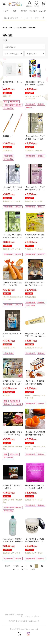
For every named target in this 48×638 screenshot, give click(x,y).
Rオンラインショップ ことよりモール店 (35, 97)
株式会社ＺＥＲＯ (9, 347)
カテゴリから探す (11, 18)
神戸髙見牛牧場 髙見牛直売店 (12, 447)
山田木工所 (7, 96)
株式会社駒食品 (30, 297)
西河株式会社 (7, 150)
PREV (17, 566)
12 (42, 566)
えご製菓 (6, 395)
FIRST (7, 566)
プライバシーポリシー (33, 616)
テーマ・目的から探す (18, 27)
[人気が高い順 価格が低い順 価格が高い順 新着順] (24, 47)
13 (14, 569)
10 (31, 566)
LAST (33, 569)
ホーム (5, 27)
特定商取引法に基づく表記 (14, 615)
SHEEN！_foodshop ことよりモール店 (13, 298)
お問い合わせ (34, 621)
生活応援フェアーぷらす (34, 150)
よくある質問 (22, 621)
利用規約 (12, 621)
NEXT (23, 569)
